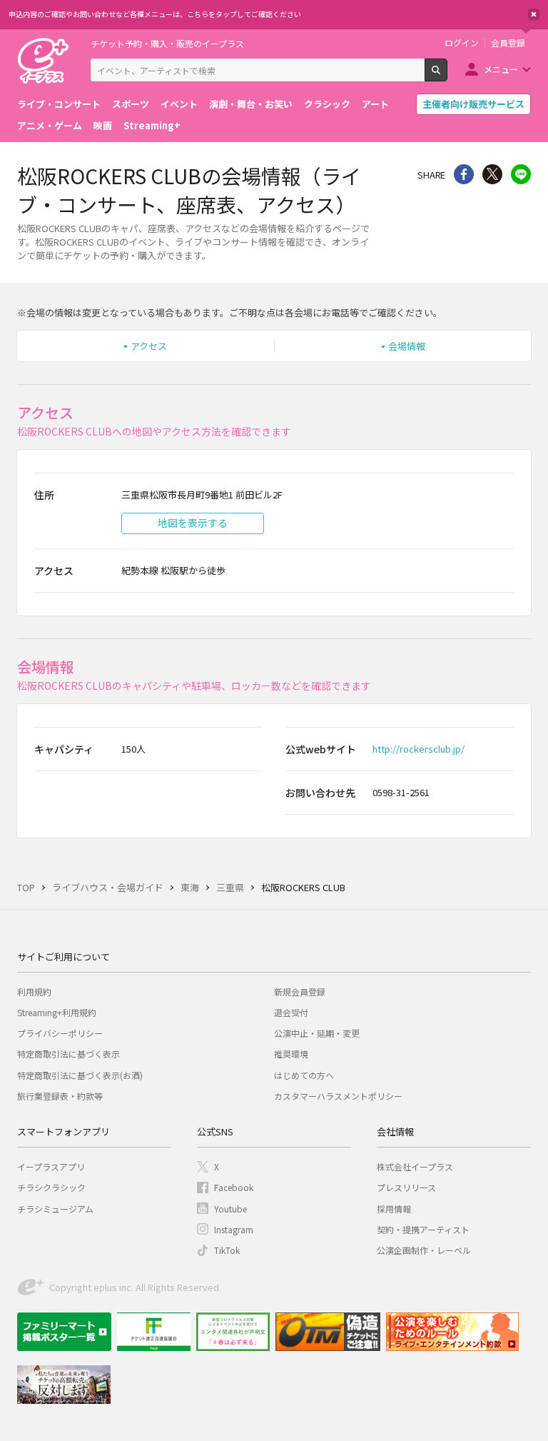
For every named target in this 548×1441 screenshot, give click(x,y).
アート (375, 104)
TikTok (227, 1250)
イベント (179, 104)
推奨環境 (291, 1054)
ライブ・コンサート (59, 104)
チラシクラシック (51, 1187)
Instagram (233, 1229)
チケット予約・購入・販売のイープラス (167, 43)
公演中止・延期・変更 (317, 1033)
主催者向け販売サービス (473, 104)
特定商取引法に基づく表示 (68, 1054)
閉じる (533, 14)
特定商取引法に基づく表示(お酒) (80, 1075)
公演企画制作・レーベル (424, 1250)
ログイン (462, 43)
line (521, 174)
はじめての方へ (304, 1075)
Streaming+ (152, 125)
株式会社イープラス (415, 1166)
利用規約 (34, 991)
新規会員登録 (299, 991)
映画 (102, 125)
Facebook (233, 1187)
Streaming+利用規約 (56, 1012)
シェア (464, 174)
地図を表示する (193, 523)
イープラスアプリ (51, 1166)
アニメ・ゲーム (49, 125)
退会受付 (291, 1012)
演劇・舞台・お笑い (251, 104)
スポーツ (130, 104)
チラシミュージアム (55, 1208)
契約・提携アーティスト (423, 1229)
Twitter (492, 174)
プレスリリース (406, 1187)
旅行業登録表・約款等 (60, 1096)
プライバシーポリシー (60, 1033)
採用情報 (394, 1208)
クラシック (327, 104)
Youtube (230, 1208)
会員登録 (508, 43)
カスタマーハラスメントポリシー (338, 1096)
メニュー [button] (501, 69)
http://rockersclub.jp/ (418, 748)
